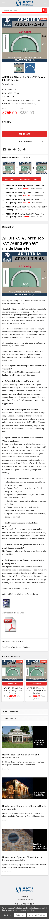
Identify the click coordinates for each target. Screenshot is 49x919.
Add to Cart (12, 684)
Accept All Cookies (37, 915)
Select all (9, 179)
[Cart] (45, 3)
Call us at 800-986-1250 (24, 904)
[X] (19, 149)
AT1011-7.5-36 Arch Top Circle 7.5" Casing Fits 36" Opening (12, 690)
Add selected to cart (29, 179)
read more (6, 769)
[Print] (14, 149)
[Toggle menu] (3, 3)
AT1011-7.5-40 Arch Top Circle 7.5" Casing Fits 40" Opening (36, 690)
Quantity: (7, 122)
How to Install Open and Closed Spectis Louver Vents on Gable (22, 859)
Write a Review (8, 84)
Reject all (20, 915)
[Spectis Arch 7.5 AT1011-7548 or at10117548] (10, 624)
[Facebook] (4, 149)
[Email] (9, 149)
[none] (24, 40)
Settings (7, 915)
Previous (3, 680)
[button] (24, 141)
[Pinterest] (24, 149)
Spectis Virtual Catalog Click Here (15, 588)
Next (46, 680)
